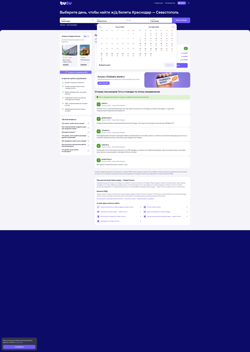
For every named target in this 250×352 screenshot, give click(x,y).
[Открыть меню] (189, 3)
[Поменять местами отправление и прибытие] (92, 20)
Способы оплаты (130, 199)
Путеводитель (170, 3)
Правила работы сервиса (145, 199)
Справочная (159, 3)
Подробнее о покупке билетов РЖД (161, 174)
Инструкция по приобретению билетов (110, 199)
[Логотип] (66, 3)
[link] (103, 83)
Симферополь (101, 185)
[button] (86, 36)
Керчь (109, 185)
